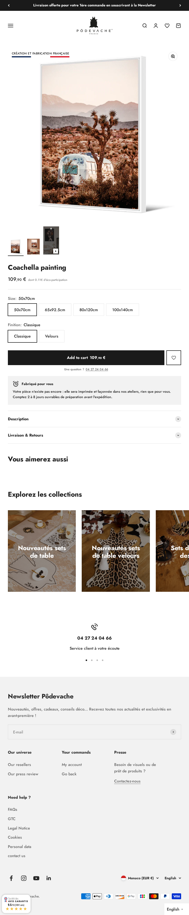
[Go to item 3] (51, 241)
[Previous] (9, 5)
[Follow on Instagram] (23, 878)
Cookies (15, 837)
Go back (69, 774)
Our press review (23, 774)
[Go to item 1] (16, 247)
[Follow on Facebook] (11, 878)
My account (72, 764)
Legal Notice (19, 828)
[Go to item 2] (33, 247)
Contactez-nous (127, 781)
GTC (12, 819)
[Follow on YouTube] (36, 878)
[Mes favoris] (173, 357)
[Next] (180, 5)
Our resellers (19, 764)
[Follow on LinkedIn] (49, 878)
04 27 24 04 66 (97, 370)
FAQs (12, 809)
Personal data (19, 846)
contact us (16, 856)
